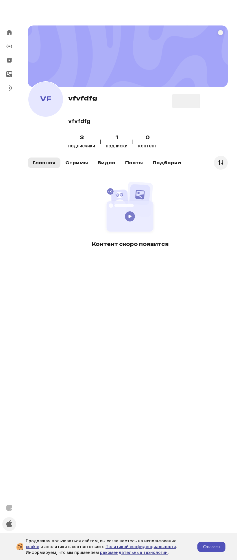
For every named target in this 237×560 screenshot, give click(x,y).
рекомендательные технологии (134, 552)
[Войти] (9, 88)
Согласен (211, 547)
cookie (32, 546)
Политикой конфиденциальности (140, 546)
